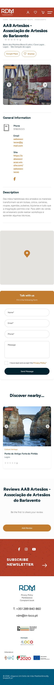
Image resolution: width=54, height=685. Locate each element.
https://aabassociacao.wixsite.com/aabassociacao (18, 164)
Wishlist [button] (31, 54)
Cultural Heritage (11, 449)
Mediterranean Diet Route (21, 20)
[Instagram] (26, 549)
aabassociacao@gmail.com (18, 142)
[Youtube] (34, 549)
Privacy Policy (27, 595)
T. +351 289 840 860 (27, 608)
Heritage (9, 409)
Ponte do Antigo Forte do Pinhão (21, 453)
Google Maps (12, 54)
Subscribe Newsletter (20, 562)
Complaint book (27, 600)
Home (5, 20)
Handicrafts (40, 20)
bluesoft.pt (8, 678)
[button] (49, 12)
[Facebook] (15, 179)
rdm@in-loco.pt (27, 615)
